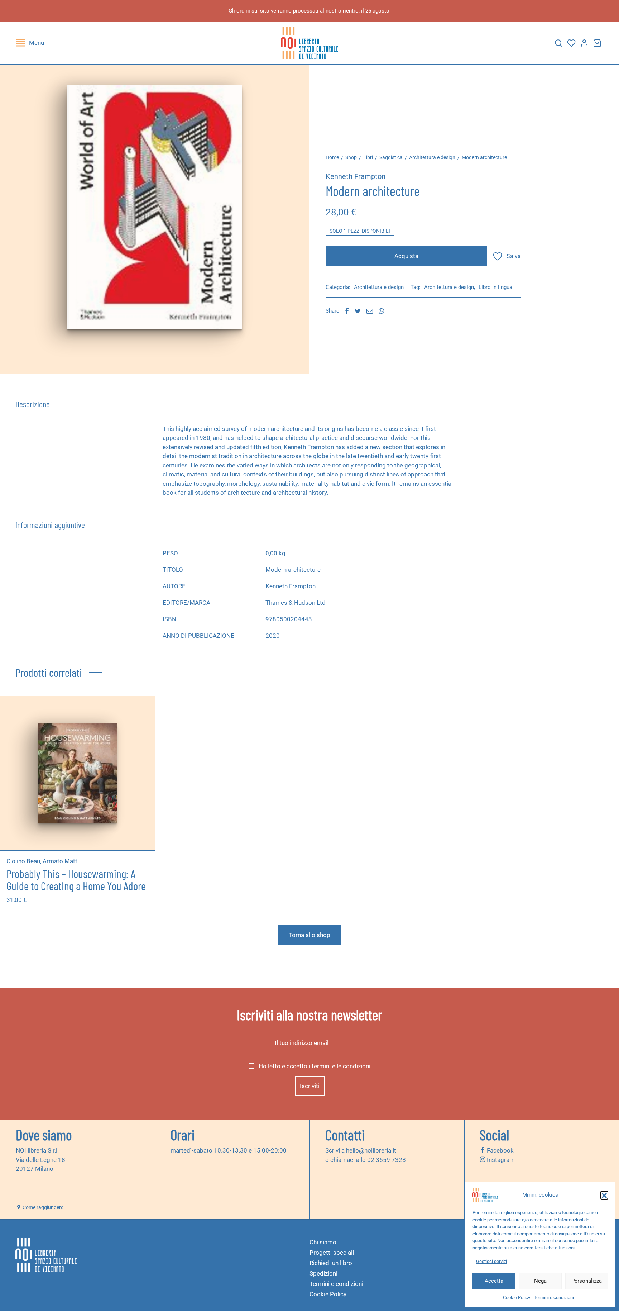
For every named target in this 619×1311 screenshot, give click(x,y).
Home (332, 157)
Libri (368, 157)
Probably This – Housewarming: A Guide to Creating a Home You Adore (76, 879)
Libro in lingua (495, 287)
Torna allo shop (309, 935)
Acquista (406, 256)
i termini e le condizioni (339, 1066)
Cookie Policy (516, 1297)
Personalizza (586, 1281)
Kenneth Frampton (355, 176)
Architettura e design (432, 157)
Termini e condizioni (554, 1297)
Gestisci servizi (491, 1261)
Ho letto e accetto (313, 1066)
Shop (351, 157)
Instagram (500, 1159)
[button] (604, 1194)
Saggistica (391, 157)
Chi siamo (323, 1242)
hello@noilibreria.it (371, 1150)
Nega (540, 1281)
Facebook (499, 1150)
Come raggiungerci (42, 1207)
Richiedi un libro (331, 1263)
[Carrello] (597, 43)
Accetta (494, 1281)
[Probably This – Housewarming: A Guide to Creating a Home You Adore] (77, 773)
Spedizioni (323, 1273)
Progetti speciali (332, 1252)
